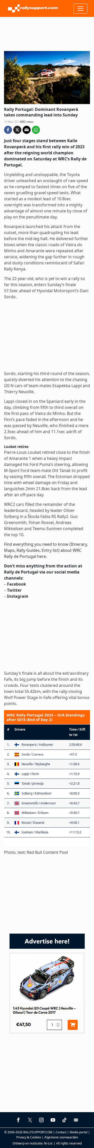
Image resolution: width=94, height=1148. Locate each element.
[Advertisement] (47, 32)
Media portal (78, 1132)
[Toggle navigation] (80, 9)
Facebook (16, 584)
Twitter (14, 590)
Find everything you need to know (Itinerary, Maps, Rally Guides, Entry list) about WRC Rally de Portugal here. (46, 550)
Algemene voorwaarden (61, 1137)
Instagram (17, 596)
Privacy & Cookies (28, 1137)
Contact (61, 1132)
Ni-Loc (48, 1143)
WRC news (26, 121)
